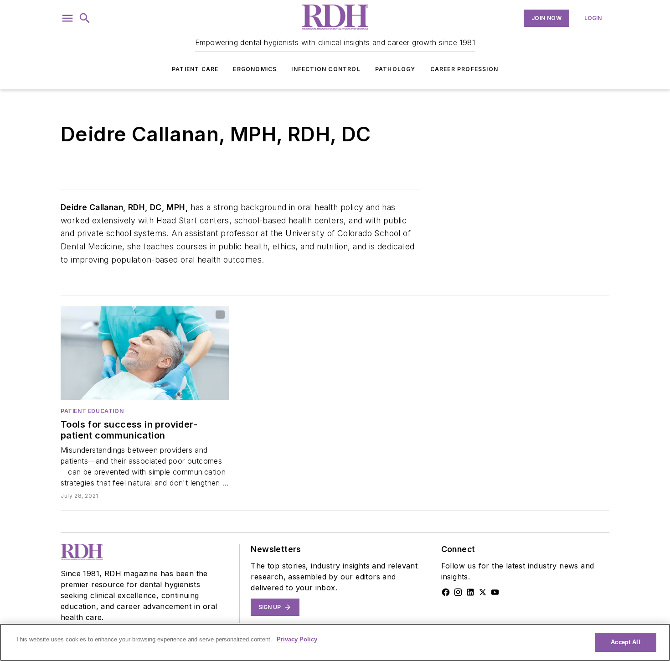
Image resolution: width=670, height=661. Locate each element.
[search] (85, 18)
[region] (335, 642)
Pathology (395, 69)
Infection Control (325, 69)
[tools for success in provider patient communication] (145, 353)
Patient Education (92, 411)
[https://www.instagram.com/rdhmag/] (458, 592)
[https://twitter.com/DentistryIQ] (482, 592)
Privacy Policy (297, 639)
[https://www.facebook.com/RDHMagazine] (445, 592)
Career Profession (464, 69)
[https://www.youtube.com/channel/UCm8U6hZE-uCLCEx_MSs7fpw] (495, 592)
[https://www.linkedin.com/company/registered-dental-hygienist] (470, 592)
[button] (67, 18)
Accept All (625, 642)
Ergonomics (255, 69)
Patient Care (195, 69)
